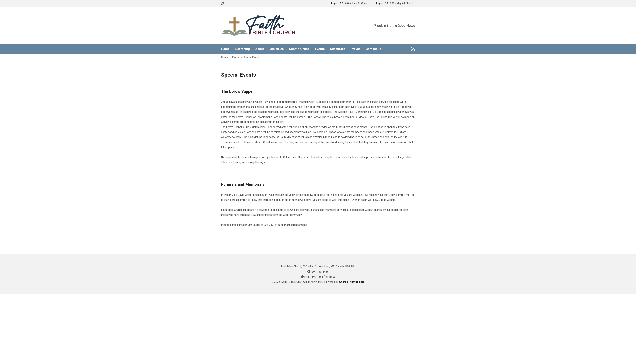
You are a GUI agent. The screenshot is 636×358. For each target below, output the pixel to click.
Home (225, 48)
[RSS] (413, 49)
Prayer (355, 48)
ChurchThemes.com (352, 281)
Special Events (252, 57)
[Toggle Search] (222, 3)
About (259, 48)
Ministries (276, 48)
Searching (242, 48)
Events (320, 48)
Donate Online (299, 48)
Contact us (373, 48)
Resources (337, 48)
